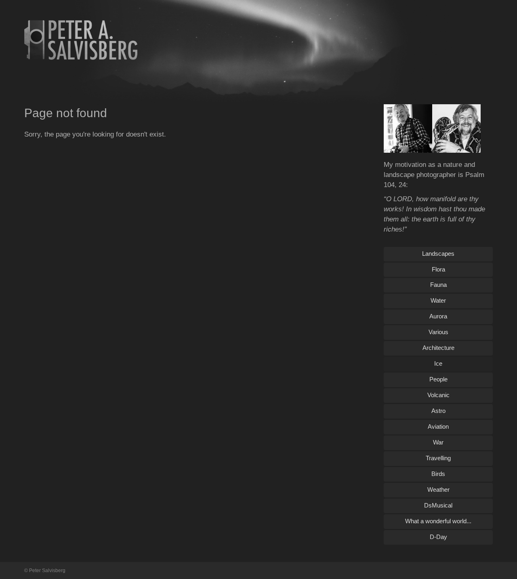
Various (438, 331)
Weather (438, 489)
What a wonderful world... (438, 521)
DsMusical (438, 505)
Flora (438, 269)
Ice (438, 363)
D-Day (438, 536)
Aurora (438, 316)
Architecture (438, 347)
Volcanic (438, 395)
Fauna (438, 284)
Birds (438, 473)
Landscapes (438, 253)
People (438, 379)
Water (438, 300)
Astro (438, 410)
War (438, 442)
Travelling (438, 458)
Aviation (438, 426)
